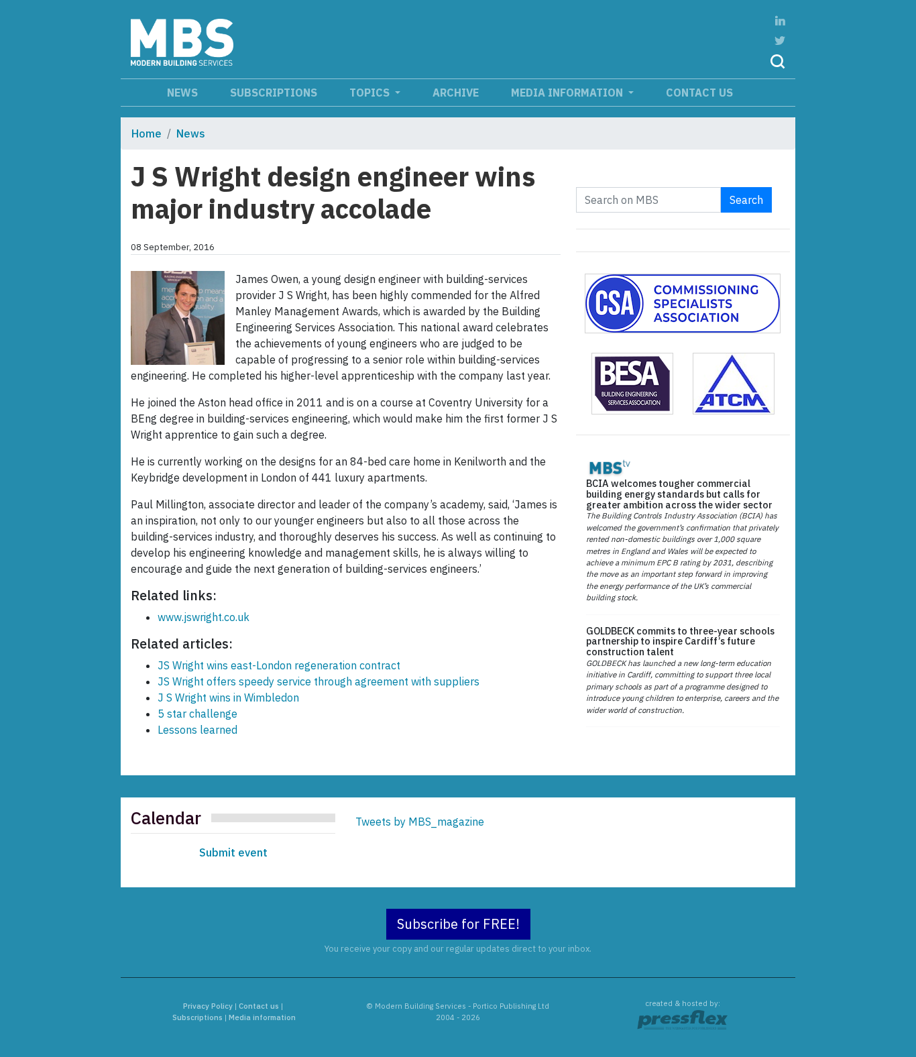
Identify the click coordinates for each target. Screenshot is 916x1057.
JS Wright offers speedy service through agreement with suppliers (318, 681)
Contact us (699, 92)
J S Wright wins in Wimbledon (228, 697)
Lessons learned (197, 729)
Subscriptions (273, 92)
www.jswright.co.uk (203, 617)
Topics (370, 92)
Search (746, 200)
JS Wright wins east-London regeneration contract (279, 665)
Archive (456, 92)
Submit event (233, 852)
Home (146, 133)
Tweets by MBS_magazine (419, 821)
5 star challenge (197, 713)
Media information (568, 92)
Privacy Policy (208, 1006)
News (182, 92)
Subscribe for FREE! (458, 924)
